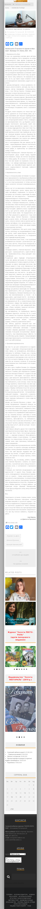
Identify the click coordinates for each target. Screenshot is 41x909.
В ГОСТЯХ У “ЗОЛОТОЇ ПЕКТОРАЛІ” (20, 898)
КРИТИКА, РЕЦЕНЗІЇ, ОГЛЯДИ (26, 902)
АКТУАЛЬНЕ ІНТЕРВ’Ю (25, 896)
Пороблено (11, 762)
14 (25, 793)
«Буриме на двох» (13, 536)
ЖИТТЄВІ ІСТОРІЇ (13, 900)
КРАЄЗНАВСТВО (11, 902)
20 (20, 797)
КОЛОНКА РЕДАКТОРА (21, 894)
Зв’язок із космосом (22, 4)
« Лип (12, 809)
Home (7, 8)
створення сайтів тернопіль (14, 883)
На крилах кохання (20, 564)
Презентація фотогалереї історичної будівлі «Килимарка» (18, 759)
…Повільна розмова (14, 754)
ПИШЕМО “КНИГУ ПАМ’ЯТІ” (18, 906)
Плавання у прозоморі (20, 619)
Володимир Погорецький (15, 32)
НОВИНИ (30, 36)
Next (34, 656)
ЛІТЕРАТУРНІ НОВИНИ (18, 36)
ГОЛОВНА (9, 894)
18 (12, 797)
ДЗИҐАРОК (20, 594)
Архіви (7, 854)
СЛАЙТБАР (8, 38)
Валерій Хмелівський (14, 544)
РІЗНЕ (29, 906)
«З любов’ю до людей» (20, 555)
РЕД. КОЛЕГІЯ (13, 896)
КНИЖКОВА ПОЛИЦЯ (18, 8)
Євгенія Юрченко (13, 540)
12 (16, 793)
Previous (6, 656)
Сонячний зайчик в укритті (16, 752)
